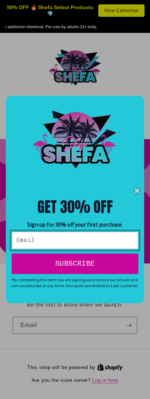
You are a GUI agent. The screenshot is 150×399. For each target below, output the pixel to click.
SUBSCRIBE (75, 263)
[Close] (137, 190)
